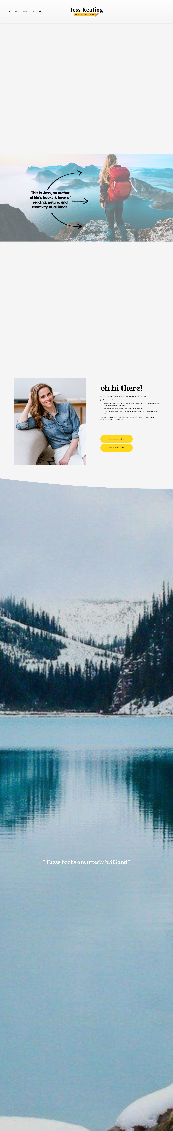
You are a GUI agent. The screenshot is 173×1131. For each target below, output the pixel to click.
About (41, 11)
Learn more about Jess (116, 439)
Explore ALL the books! (116, 448)
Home (9, 11)
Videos (16, 11)
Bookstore (26, 11)
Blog (34, 11)
